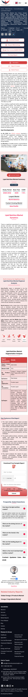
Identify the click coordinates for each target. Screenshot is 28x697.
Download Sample (14, 40)
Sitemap (3, 628)
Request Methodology (14, 45)
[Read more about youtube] (13, 686)
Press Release (4, 620)
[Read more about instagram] (10, 686)
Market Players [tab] (15, 70)
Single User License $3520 (12, 50)
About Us (3, 609)
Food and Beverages (6, 640)
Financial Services (19, 656)
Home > (3, 8)
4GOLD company (16, 133)
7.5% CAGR (14, 185)
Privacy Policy (19, 691)
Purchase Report (12, 55)
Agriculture (3, 637)
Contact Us (3, 615)
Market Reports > (9, 8)
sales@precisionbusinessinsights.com (12, 663)
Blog (2, 623)
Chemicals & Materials (6, 643)
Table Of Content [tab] (15, 66)
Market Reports (5, 617)
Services (3, 612)
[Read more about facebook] (7, 686)
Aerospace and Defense (21, 639)
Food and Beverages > (19, 8)
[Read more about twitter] (5, 686)
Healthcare (3, 635)
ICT (2, 645)
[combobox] (8, 478)
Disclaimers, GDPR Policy (16, 490)
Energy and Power (5, 648)
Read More (14, 586)
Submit (14, 493)
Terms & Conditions (9, 691)
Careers (3, 626)
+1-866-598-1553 (7, 666)
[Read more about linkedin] (17, 579)
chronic (13, 86)
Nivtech (10, 693)
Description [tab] (15, 62)
